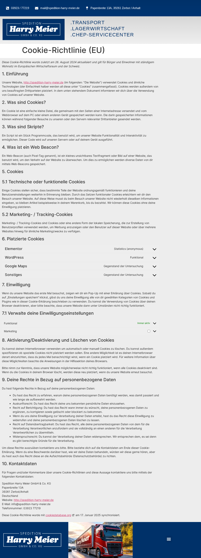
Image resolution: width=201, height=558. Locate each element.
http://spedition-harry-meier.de (43, 82)
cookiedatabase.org (58, 515)
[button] (169, 539)
